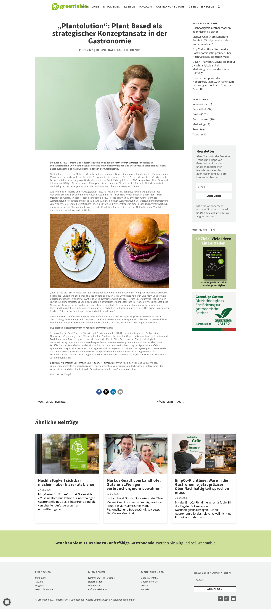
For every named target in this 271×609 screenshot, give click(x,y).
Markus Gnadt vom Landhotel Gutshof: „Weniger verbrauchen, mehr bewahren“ (212, 40)
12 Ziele (129, 6)
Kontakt (145, 589)
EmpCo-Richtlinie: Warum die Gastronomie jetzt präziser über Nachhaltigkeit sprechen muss (211, 52)
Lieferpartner (95, 581)
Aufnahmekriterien (98, 589)
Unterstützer (94, 585)
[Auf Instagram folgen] (226, 598)
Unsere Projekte (149, 581)
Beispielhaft (105, 50)
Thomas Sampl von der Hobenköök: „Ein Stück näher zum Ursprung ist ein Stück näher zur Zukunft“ (213, 83)
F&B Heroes (139, 180)
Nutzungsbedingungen (123, 599)
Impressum (62, 599)
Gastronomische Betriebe (101, 577)
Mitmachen (90, 6)
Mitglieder (111, 6)
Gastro (122, 50)
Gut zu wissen (200, 119)
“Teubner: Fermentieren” (105, 362)
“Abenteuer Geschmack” (73, 362)
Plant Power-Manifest (126, 162)
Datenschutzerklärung (217, 212)
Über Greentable (201, 6)
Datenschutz (77, 599)
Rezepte (197, 129)
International (200, 104)
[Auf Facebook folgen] (220, 598)
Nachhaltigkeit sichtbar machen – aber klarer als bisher (212, 29)
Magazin (145, 6)
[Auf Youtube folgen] (233, 598)
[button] (99, 392)
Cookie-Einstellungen (97, 599)
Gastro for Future (170, 6)
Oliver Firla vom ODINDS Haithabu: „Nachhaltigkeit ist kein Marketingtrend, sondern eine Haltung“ (213, 67)
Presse (144, 585)
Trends (135, 50)
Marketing (198, 124)
